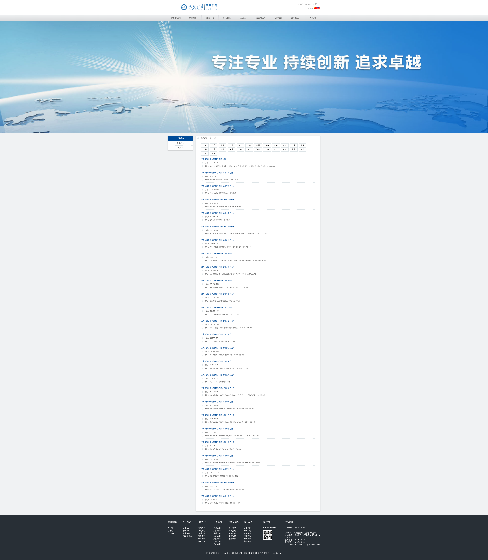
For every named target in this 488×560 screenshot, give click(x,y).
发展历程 (247, 536)
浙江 (276, 149)
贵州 (285, 149)
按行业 (170, 528)
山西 (249, 145)
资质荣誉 (247, 533)
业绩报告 (232, 536)
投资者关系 (261, 18)
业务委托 (201, 536)
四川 (249, 149)
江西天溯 (217, 541)
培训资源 (201, 533)
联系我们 (316, 4)
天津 (231, 149)
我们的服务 (176, 18)
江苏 (231, 145)
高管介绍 (232, 531)
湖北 (240, 145)
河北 (302, 149)
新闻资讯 (193, 18)
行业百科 (186, 533)
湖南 (222, 145)
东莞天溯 (217, 533)
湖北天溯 (217, 544)
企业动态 (186, 528)
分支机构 (312, 18)
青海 (213, 153)
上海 (205, 149)
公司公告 (232, 533)
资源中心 (210, 18)
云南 (240, 149)
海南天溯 (217, 536)
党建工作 (244, 18)
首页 (301, 4)
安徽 (267, 149)
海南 (258, 149)
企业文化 (247, 531)
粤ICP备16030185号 (213, 553)
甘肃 (293, 149)
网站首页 (204, 138)
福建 (222, 149)
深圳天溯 (217, 528)
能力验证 (295, 18)
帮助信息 (308, 4)
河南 (293, 145)
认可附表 (201, 539)
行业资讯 (186, 531)
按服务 (170, 531)
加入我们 (227, 18)
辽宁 (205, 153)
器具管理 (201, 531)
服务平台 (201, 541)
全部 (205, 145)
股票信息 (232, 539)
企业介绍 (247, 528)
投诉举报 (247, 541)
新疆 (258, 145)
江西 (285, 145)
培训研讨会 (187, 536)
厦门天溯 (217, 539)
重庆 (302, 145)
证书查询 (201, 528)
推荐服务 (171, 533)
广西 (276, 145)
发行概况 (232, 528)
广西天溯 (217, 531)
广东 (213, 145)
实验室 (180, 148)
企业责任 (247, 539)
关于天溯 (278, 18)
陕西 (267, 145)
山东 (213, 149)
